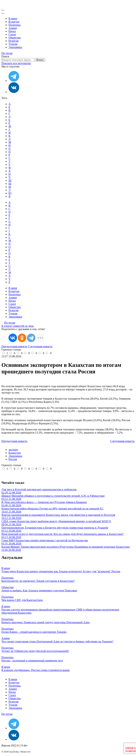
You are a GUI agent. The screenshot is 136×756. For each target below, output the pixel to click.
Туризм (12, 43)
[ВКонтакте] (12, 338)
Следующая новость (40, 346)
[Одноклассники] (22, 338)
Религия (13, 40)
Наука (12, 31)
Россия (12, 459)
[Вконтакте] (13, 91)
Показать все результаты (16, 63)
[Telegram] (31, 338)
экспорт (13, 449)
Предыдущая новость (14, 346)
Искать (40, 60)
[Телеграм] (13, 80)
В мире (12, 18)
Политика (14, 24)
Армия (12, 28)
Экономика (15, 47)
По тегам (6, 53)
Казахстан (14, 452)
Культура (13, 21)
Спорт (12, 34)
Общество (14, 37)
